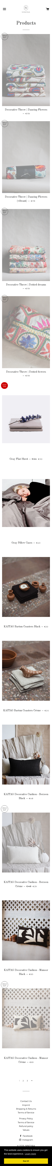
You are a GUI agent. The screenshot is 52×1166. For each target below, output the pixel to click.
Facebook (27, 1136)
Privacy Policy (26, 1118)
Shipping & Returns (26, 1108)
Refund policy (26, 1126)
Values (26, 1130)
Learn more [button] (30, 1154)
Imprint (26, 1105)
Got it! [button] (26, 1161)
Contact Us (26, 1101)
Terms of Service (26, 1112)
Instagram (27, 1139)
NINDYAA (30, 1145)
